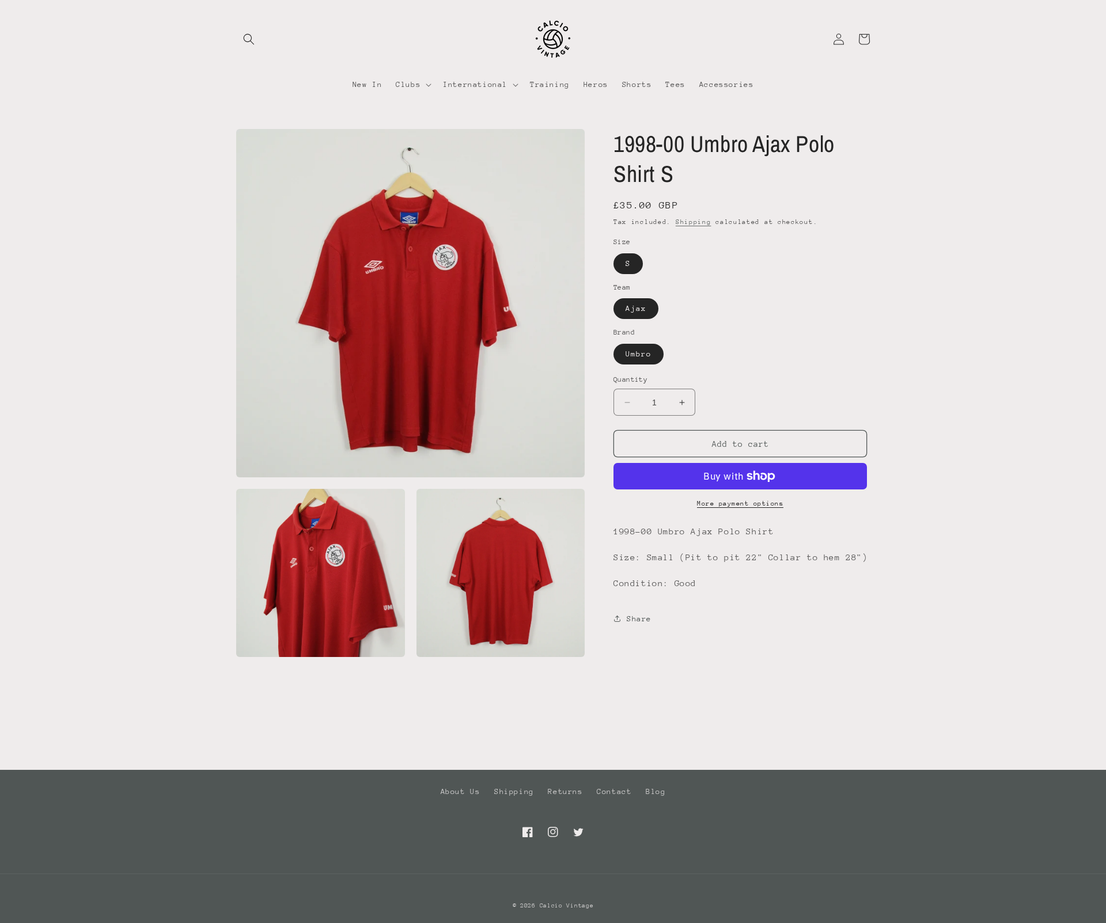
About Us (460, 791)
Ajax (636, 308)
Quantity (630, 379)
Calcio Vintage (567, 905)
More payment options (740, 503)
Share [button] (639, 618)
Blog (655, 791)
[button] (249, 39)
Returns (565, 791)
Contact (614, 791)
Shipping (693, 222)
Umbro (639, 354)
